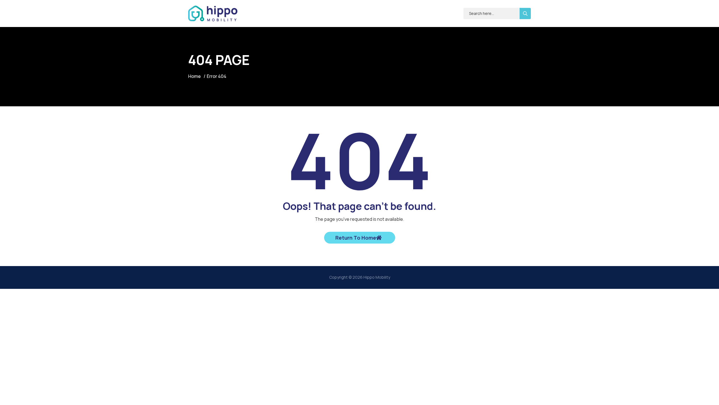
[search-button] (525, 13)
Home (194, 76)
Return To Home (355, 237)
